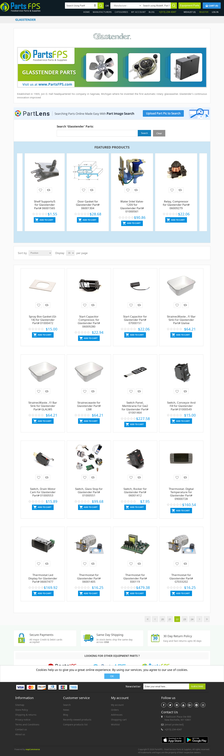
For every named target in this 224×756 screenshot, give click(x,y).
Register (203, 12)
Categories (121, 12)
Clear (159, 133)
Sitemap (19, 704)
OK (112, 676)
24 (192, 619)
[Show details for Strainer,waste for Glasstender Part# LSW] (89, 373)
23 (184, 619)
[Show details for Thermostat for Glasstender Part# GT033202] (181, 545)
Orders (115, 709)
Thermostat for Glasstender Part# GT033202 (181, 578)
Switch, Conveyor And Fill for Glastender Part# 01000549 (181, 406)
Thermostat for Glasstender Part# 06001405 (89, 578)
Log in (215, 12)
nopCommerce (33, 749)
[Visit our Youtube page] (183, 705)
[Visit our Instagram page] (203, 705)
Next (199, 619)
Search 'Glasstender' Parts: (75, 126)
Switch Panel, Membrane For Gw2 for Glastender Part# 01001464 (135, 407)
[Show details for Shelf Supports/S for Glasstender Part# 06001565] (45, 170)
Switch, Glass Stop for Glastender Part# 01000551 (89, 492)
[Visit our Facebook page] (163, 705)
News (66, 709)
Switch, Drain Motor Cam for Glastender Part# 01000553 (43, 492)
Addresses (116, 714)
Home (86, 12)
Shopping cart (119, 719)
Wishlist (115, 724)
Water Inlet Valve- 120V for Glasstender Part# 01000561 (132, 206)
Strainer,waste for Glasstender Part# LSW (89, 406)
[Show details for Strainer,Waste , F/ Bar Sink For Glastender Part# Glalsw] (181, 287)
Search (67, 704)
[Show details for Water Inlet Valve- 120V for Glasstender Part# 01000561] (132, 171)
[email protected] (174, 724)
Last (207, 619)
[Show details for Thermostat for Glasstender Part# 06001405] (89, 545)
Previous (155, 619)
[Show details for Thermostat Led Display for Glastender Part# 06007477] (43, 545)
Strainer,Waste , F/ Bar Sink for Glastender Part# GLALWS (42, 406)
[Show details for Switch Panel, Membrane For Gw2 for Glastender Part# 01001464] (135, 373)
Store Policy (21, 709)
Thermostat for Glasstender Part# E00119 (135, 578)
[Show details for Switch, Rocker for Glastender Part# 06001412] (135, 459)
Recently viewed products (77, 719)
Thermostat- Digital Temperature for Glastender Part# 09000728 (181, 494)
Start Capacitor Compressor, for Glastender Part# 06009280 (89, 321)
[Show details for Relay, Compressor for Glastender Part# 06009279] (176, 171)
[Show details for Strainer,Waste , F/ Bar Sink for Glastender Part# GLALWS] (43, 373)
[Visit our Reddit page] (196, 705)
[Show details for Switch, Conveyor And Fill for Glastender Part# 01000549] (181, 373)
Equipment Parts (189, 5)
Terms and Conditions (27, 724)
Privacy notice (22, 719)
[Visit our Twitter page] (170, 705)
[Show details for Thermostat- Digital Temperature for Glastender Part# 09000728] (181, 459)
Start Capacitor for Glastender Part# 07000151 (135, 320)
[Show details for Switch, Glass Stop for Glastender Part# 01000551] (89, 459)
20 (162, 619)
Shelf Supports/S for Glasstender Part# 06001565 (44, 205)
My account (138, 12)
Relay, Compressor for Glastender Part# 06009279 (176, 205)
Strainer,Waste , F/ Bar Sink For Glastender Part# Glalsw (181, 320)
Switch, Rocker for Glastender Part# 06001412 (135, 492)
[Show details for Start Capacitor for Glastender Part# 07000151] (135, 287)
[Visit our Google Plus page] (190, 705)
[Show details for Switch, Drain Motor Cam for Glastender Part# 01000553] (43, 459)
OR (107, 5)
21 (170, 619)
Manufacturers (102, 12)
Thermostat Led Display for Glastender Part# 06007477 (42, 578)
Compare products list (75, 724)
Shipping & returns (25, 714)
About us (20, 734)
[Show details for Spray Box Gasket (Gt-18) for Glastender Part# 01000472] (43, 287)
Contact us (21, 729)
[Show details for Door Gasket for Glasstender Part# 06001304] (87, 171)
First (148, 619)
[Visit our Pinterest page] (176, 705)
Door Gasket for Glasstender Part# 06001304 (88, 205)
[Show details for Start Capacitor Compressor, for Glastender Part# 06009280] (89, 287)
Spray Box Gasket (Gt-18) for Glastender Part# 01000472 (43, 320)
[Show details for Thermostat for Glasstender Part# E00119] (135, 545)
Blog (152, 12)
